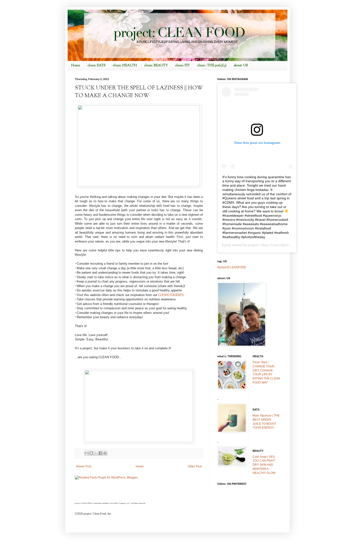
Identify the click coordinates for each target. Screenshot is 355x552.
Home (75, 65)
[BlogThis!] (91, 453)
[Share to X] (95, 453)
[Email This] (86, 453)
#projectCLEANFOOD (231, 267)
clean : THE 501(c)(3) (212, 65)
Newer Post (83, 466)
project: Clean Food (263, 245)
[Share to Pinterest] (105, 453)
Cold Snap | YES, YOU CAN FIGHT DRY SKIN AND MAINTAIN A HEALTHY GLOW (264, 465)
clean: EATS (96, 65)
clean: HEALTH (125, 65)
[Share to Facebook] (100, 453)
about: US (241, 65)
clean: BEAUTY (156, 65)
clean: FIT (182, 65)
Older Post (195, 466)
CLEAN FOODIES (171, 295)
